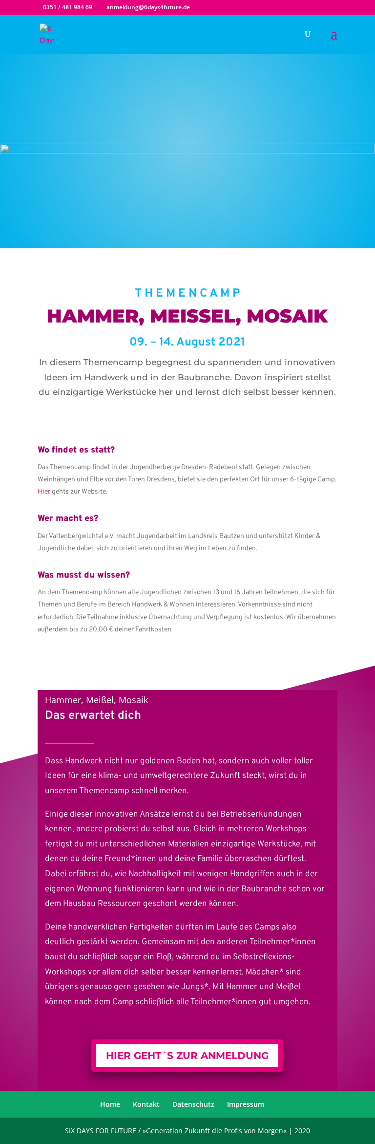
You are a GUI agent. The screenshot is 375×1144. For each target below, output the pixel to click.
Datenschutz (193, 1104)
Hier (44, 492)
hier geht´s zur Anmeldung (187, 1055)
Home (110, 1104)
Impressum (245, 1104)
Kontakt (146, 1104)
